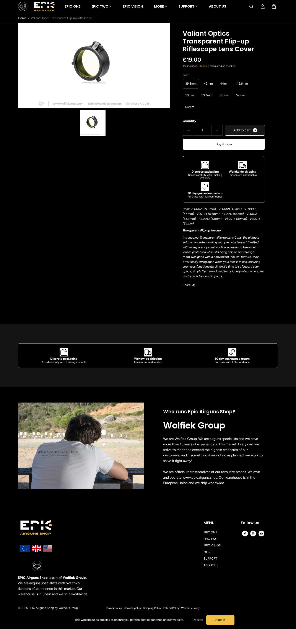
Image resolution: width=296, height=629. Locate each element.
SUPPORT (186, 6)
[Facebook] (245, 534)
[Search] (251, 6)
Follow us (250, 522)
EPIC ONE (72, 6)
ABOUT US (217, 6)
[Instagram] (253, 534)
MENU (209, 522)
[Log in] (263, 6)
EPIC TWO (99, 6)
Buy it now (224, 144)
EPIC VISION (133, 6)
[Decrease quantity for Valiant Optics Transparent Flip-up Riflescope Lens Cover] (188, 130)
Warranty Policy (190, 608)
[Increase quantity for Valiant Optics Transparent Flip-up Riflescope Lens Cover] (217, 130)
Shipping (204, 65)
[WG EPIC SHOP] (36, 6)
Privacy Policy (114, 608)
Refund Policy (171, 608)
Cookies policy (132, 608)
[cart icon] (274, 6)
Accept (220, 620)
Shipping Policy (152, 608)
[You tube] (261, 534)
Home (22, 18)
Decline (198, 620)
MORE (159, 6)
